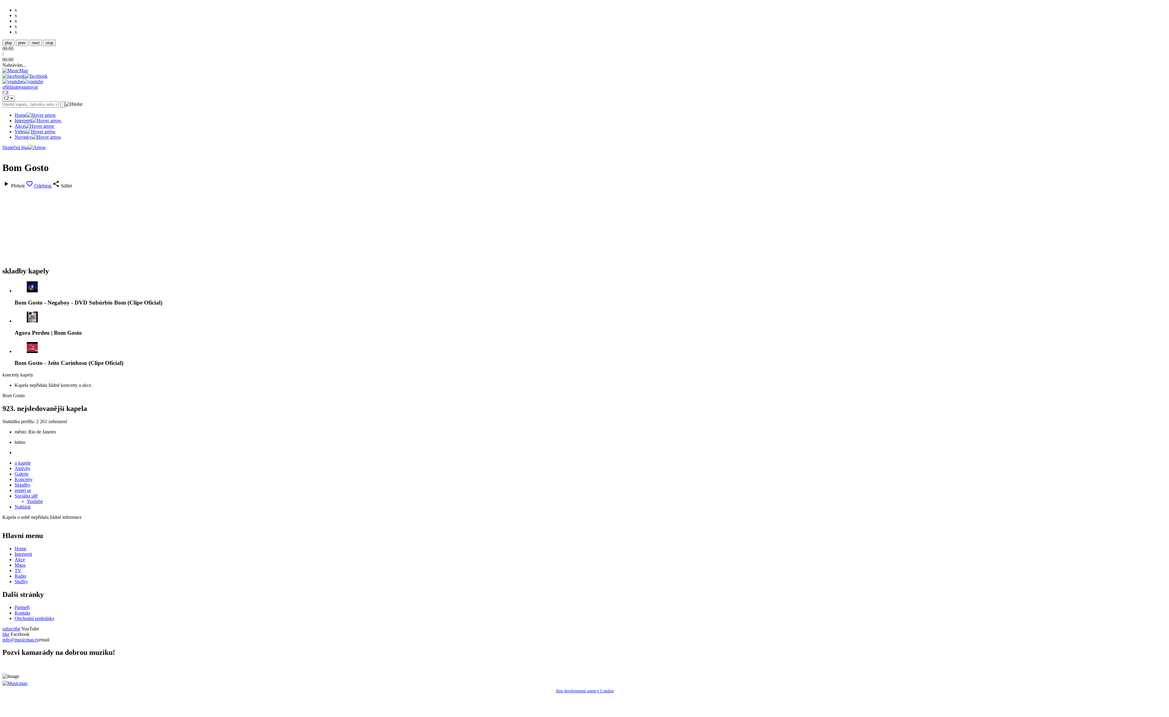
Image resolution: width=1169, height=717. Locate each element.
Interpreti (23, 120)
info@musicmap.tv (20, 639)
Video (20, 131)
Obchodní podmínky (34, 618)
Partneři (22, 607)
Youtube (35, 501)
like (5, 634)
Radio (20, 576)
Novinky (23, 137)
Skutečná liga (15, 147)
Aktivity (22, 468)
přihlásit (10, 87)
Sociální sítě (26, 495)
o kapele (23, 463)
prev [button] (22, 43)
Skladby (22, 484)
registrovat (28, 87)
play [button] (8, 43)
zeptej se (23, 490)
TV (18, 570)
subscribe (11, 628)
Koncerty (24, 479)
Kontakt (22, 612)
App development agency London (585, 691)
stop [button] (49, 43)
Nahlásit (22, 506)
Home (20, 115)
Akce (20, 126)
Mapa (20, 565)
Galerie (22, 473)
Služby (21, 581)
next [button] (36, 43)
